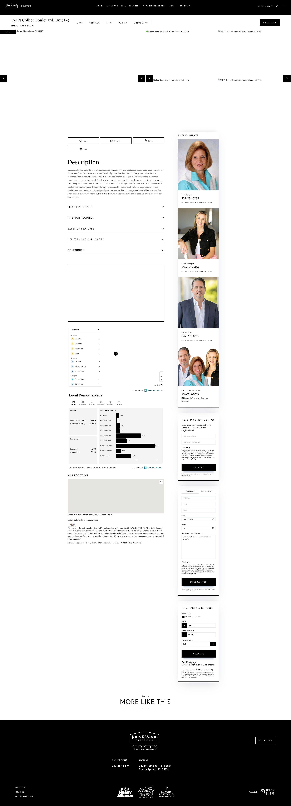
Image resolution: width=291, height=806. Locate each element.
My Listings (185, 203)
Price (184, 622)
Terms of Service (188, 590)
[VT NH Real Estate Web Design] (267, 792)
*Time (184, 524)
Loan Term (186, 613)
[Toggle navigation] (283, 6)
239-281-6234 (190, 198)
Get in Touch (265, 740)
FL (86, 542)
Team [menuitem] (172, 6)
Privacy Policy (191, 459)
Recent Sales (194, 203)
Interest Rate (187, 640)
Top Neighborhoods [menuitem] (153, 6)
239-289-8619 (277, 6)
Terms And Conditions (24, 796)
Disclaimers (19, 792)
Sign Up (260, 6)
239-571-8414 (190, 267)
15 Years (198, 616)
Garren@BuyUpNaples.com (196, 398)
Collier (93, 542)
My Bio (210, 203)
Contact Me (203, 203)
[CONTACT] (270, 22)
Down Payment (188, 631)
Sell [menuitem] (123, 6)
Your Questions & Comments (192, 533)
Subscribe (198, 467)
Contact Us (185, 401)
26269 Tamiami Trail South (155, 767)
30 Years (188, 616)
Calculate (198, 654)
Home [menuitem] (99, 6)
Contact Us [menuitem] (186, 6)
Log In (269, 6)
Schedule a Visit (207, 491)
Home (70, 542)
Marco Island (104, 542)
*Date (184, 516)
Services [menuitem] (133, 6)
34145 (115, 542)
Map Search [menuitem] (112, 6)
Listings (78, 542)
